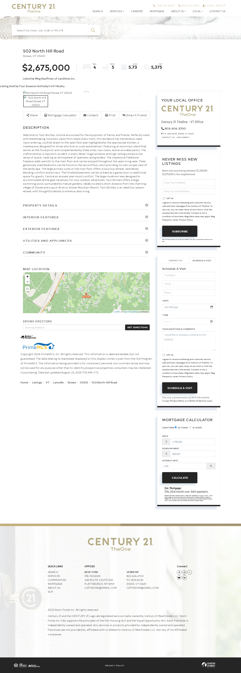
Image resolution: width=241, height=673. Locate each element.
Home (24, 382)
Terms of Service (197, 400)
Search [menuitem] (97, 11)
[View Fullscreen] (27, 288)
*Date (165, 300)
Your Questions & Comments (178, 329)
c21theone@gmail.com (100, 587)
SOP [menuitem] (50, 591)
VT (47, 382)
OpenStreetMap (131, 311)
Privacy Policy (186, 219)
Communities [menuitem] (57, 579)
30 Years (182, 427)
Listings (37, 382)
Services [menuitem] (116, 11)
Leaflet (117, 311)
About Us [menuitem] (177, 11)
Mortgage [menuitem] (157, 11)
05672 (84, 382)
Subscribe (180, 231)
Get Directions (137, 327)
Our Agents (183, 137)
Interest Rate (170, 460)
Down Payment (170, 448)
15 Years (197, 427)
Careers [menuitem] (137, 11)
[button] (95, 30)
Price (165, 436)
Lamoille (58, 382)
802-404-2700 (190, 5)
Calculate (180, 477)
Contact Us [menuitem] (217, 11)
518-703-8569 (165, 5)
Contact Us (168, 137)
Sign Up (220, 5)
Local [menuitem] (196, 11)
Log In (209, 5)
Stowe (72, 382)
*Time (165, 315)
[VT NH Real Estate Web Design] (208, 665)
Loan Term (168, 427)
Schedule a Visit (201, 260)
